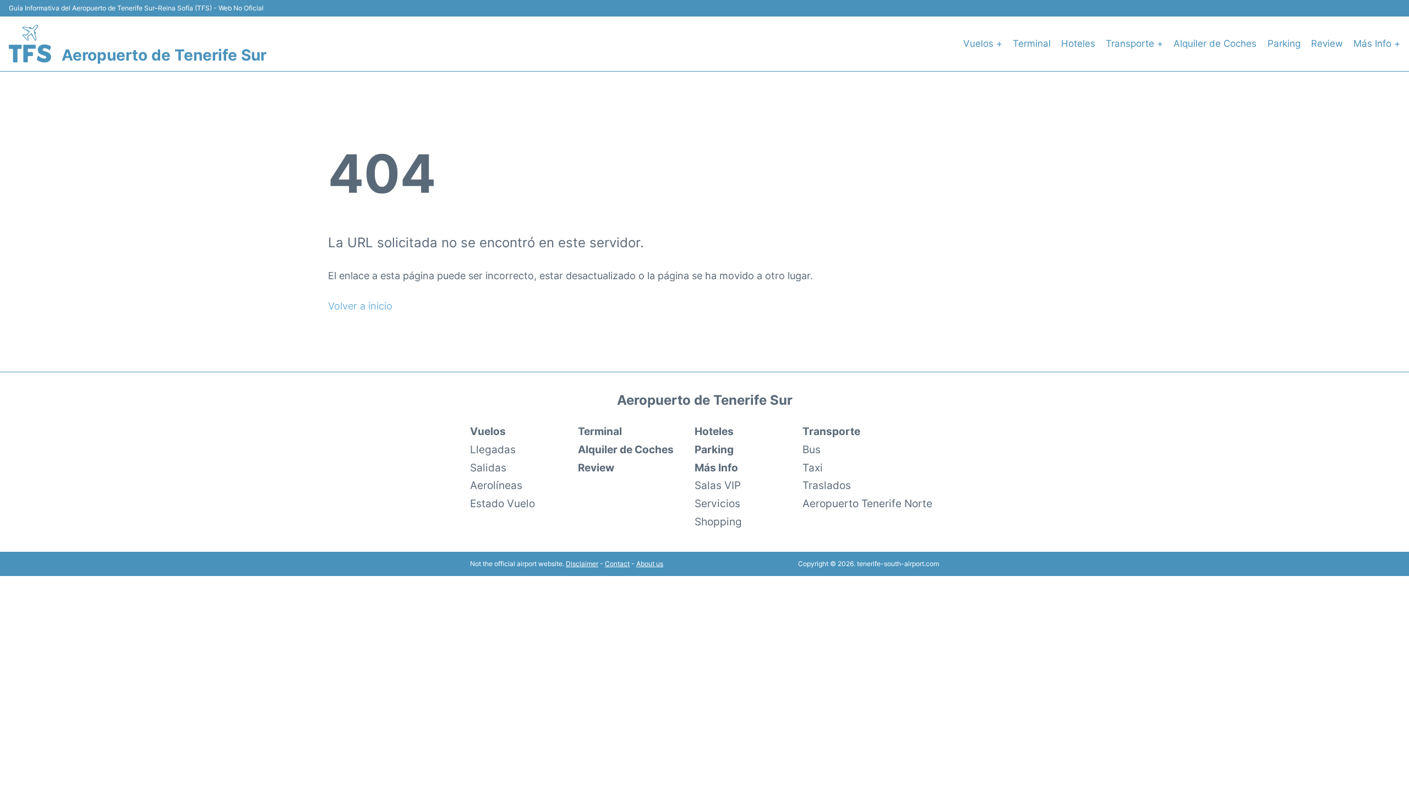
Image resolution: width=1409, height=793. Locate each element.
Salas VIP (718, 485)
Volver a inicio (360, 306)
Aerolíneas (496, 485)
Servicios (717, 503)
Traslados (826, 485)
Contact (617, 564)
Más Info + (1376, 43)
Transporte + (1134, 43)
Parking (1284, 43)
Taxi (812, 467)
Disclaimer (582, 564)
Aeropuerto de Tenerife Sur (164, 55)
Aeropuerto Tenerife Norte (867, 503)
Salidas (488, 467)
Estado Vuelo (502, 503)
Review (1327, 43)
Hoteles (1078, 43)
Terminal (1032, 43)
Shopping (718, 521)
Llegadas (493, 449)
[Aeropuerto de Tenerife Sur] (30, 44)
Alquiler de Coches (1215, 43)
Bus (811, 449)
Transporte (831, 431)
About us (649, 564)
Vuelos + (982, 43)
